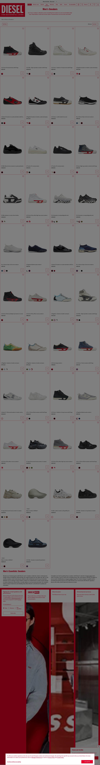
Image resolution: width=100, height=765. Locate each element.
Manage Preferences (37, 757)
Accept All (87, 761)
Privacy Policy (51, 757)
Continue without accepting (14, 761)
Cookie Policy (60, 757)
